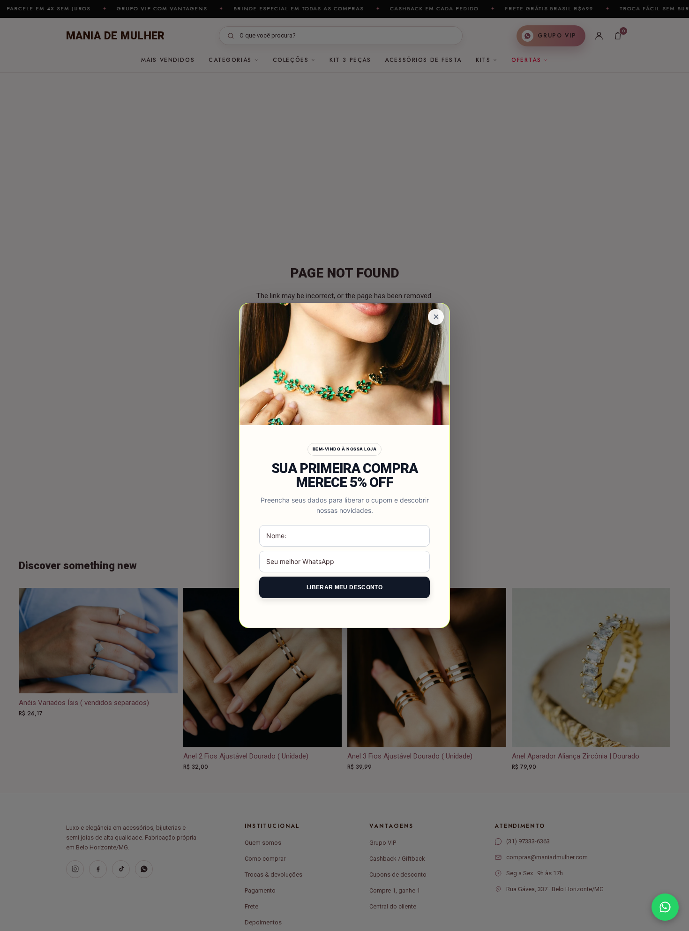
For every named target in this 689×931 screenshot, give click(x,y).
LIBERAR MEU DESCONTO (344, 587)
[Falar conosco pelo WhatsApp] (665, 907)
